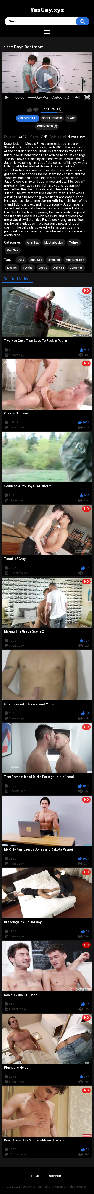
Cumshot (76, 267)
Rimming (54, 259)
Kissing (12, 267)
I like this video (29, 110)
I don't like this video (35, 110)
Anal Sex (33, 242)
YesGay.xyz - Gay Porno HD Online (42, 1186)
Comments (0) (47, 126)
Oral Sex (12, 250)
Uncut (43, 267)
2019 (21, 259)
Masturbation (53, 242)
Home (35, 1176)
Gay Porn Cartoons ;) (52, 97)
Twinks (74, 242)
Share (71, 118)
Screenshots (52, 118)
